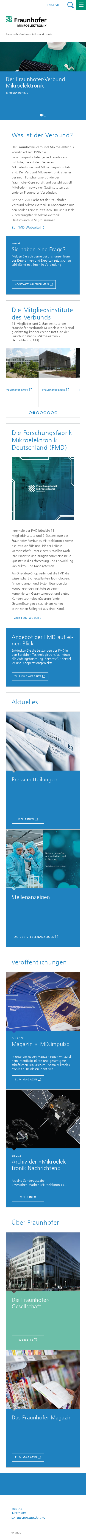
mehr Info (26, 819)
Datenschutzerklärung (28, 1517)
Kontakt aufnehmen (31, 284)
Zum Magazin (26, 1079)
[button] (41, 114)
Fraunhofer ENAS (47, 389)
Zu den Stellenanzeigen (34, 936)
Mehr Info (28, 1197)
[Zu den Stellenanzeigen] (43, 860)
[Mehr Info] (43, 1120)
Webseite (26, 1339)
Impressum (18, 1513)
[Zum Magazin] (43, 1002)
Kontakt (17, 1508)
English (53, 5)
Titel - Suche (70, 5)
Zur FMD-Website (28, 676)
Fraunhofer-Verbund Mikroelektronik (29, 34)
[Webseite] (43, 1262)
